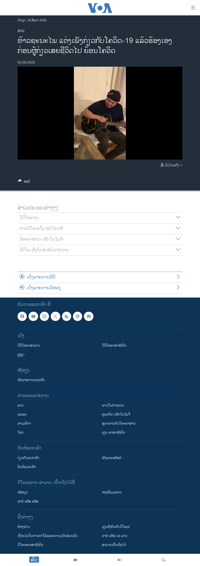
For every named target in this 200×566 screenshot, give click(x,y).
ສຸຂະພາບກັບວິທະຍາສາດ (119, 423)
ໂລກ (21, 432)
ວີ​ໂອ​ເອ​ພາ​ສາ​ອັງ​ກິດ (30, 545)
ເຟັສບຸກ (23, 492)
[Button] (24, 182)
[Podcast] (77, 316)
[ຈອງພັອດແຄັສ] (88, 316)
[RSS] (66, 316)
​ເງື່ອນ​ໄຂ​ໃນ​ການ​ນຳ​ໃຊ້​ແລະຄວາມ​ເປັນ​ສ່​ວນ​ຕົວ (48, 536)
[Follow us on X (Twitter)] (55, 316)
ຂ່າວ (21, 31)
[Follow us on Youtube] (33, 316)
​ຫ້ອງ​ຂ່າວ (24, 527)
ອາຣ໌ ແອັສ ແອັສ (28, 501)
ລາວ (21, 405)
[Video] (75, 560)
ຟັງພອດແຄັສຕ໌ (111, 458)
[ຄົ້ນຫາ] (163, 560)
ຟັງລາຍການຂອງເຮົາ (31, 380)
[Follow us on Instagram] (44, 316)
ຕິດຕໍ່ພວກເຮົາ (27, 467)
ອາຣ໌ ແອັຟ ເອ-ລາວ (115, 536)
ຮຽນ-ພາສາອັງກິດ (113, 432)
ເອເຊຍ (22, 414)
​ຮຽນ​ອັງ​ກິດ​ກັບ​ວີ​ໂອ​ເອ (116, 527)
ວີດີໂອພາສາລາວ (29, 345)
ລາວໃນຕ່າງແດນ (113, 405)
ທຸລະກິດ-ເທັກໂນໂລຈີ (116, 414)
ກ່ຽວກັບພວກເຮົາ (28, 458)
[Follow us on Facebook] (22, 316)
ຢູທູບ (21, 354)
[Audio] (119, 560)
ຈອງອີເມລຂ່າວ (112, 492)
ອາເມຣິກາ (24, 423)
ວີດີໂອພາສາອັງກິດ (114, 345)
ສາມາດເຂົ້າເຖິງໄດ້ (114, 545)
